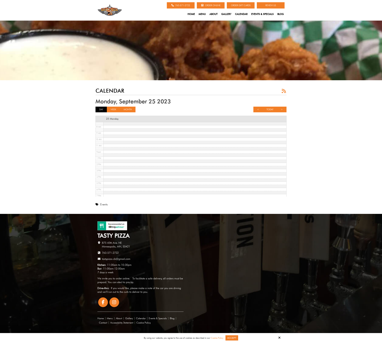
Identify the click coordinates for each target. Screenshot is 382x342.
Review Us (270, 5)
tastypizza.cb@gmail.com (116, 258)
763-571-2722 (182, 5)
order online (122, 278)
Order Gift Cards (241, 5)
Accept (231, 338)
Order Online (212, 5)
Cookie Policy (217, 338)
